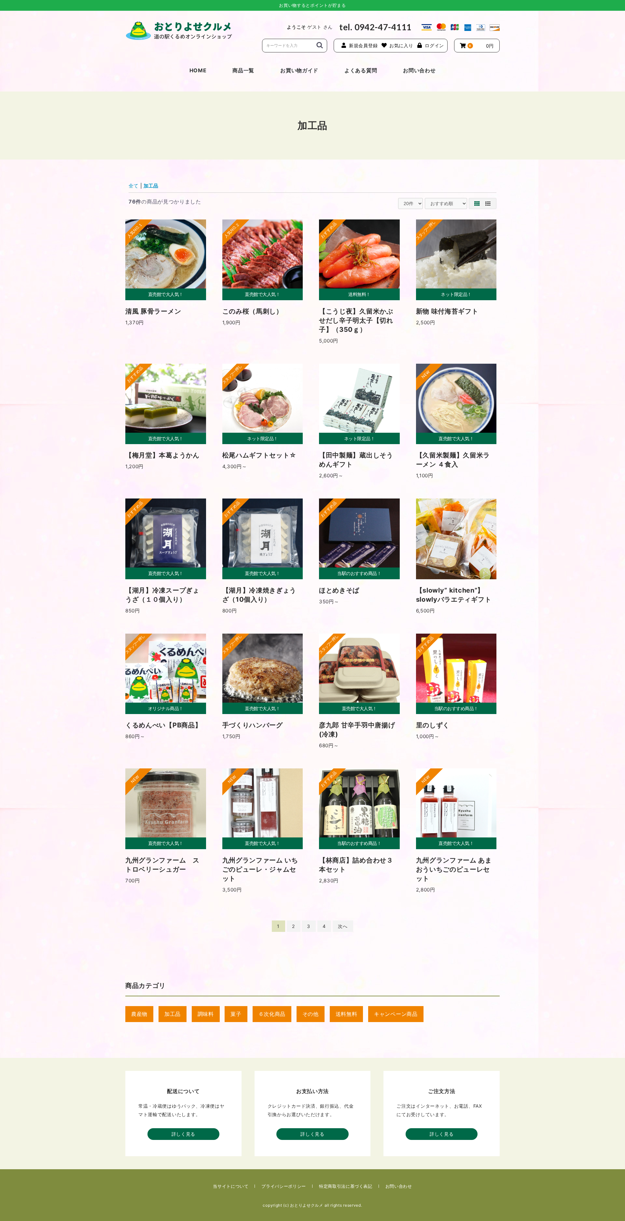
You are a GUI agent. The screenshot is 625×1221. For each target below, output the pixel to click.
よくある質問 (360, 70)
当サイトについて (230, 1186)
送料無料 (346, 1014)
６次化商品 (272, 1014)
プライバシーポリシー (283, 1186)
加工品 (151, 186)
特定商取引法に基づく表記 (345, 1186)
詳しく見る (184, 1134)
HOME (198, 70)
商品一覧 (243, 70)
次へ (342, 926)
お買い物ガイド (299, 70)
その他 (310, 1014)
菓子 (235, 1014)
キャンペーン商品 (396, 1014)
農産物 (139, 1014)
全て (133, 186)
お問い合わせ (419, 70)
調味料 (206, 1014)
